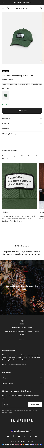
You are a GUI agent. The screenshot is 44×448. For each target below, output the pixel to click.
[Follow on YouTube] (19, 436)
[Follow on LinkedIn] (30, 436)
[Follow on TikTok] (25, 436)
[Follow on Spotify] (36, 436)
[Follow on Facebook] (8, 436)
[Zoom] (40, 60)
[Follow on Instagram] (14, 436)
